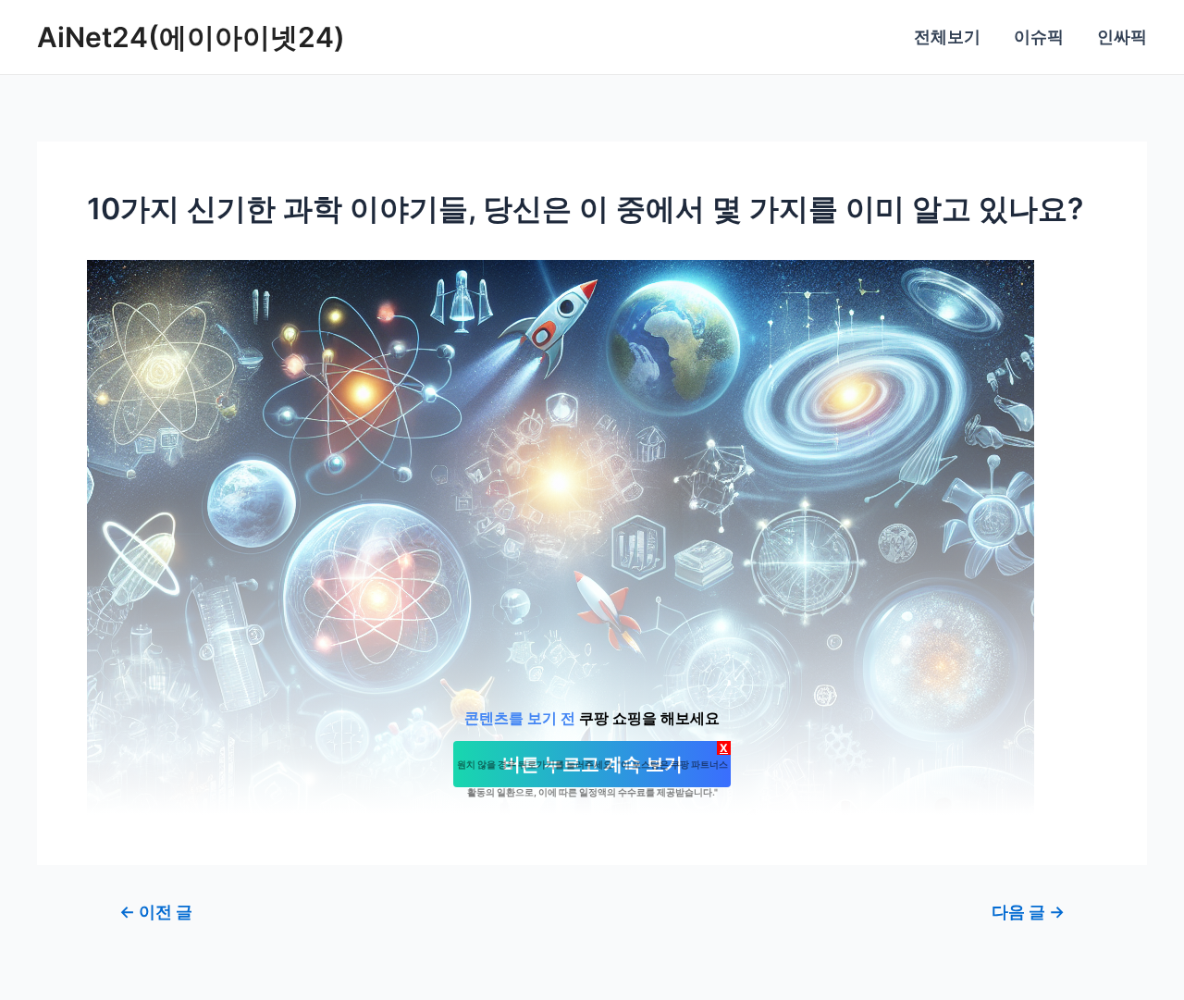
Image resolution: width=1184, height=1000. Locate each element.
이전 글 (155, 912)
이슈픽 (1039, 36)
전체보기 (947, 36)
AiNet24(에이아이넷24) (191, 37)
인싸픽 (1122, 36)
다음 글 (1028, 912)
